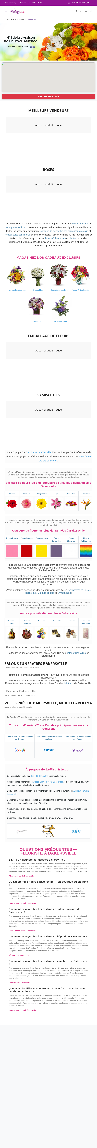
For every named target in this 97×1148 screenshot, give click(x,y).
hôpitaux (69, 683)
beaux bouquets (80, 223)
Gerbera (26, 494)
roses (63, 238)
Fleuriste (21, 19)
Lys (56, 494)
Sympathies (64, 592)
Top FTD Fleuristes (39, 776)
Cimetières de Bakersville (19, 983)
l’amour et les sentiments (17, 234)
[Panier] (86, 11)
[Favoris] (80, 11)
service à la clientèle (39, 452)
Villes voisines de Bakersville (21, 876)
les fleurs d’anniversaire (76, 231)
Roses (12, 494)
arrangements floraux (16, 227)
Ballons (41, 621)
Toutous (71, 621)
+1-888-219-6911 (36, 3)
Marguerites (42, 494)
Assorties (71, 494)
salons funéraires (77, 653)
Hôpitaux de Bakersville (19, 955)
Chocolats (56, 621)
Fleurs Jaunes (41, 538)
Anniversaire (76, 590)
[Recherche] (76, 11)
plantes (72, 238)
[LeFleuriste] (17, 11)
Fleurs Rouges (26, 538)
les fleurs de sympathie (51, 231)
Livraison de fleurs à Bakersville (22, 903)
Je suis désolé (46, 592)
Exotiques (86, 494)
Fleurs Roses (12, 538)
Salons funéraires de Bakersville (22, 931)
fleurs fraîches (52, 238)
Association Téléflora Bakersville (48, 782)
